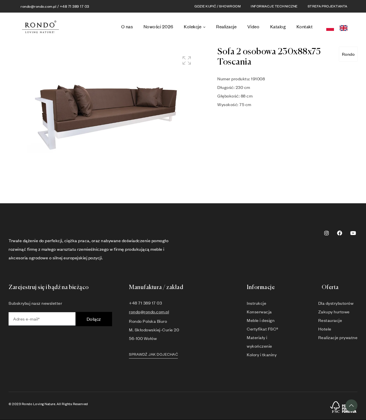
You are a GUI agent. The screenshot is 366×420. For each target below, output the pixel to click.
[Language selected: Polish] (338, 27)
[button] (187, 60)
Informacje (261, 287)
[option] (345, 28)
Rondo (348, 54)
